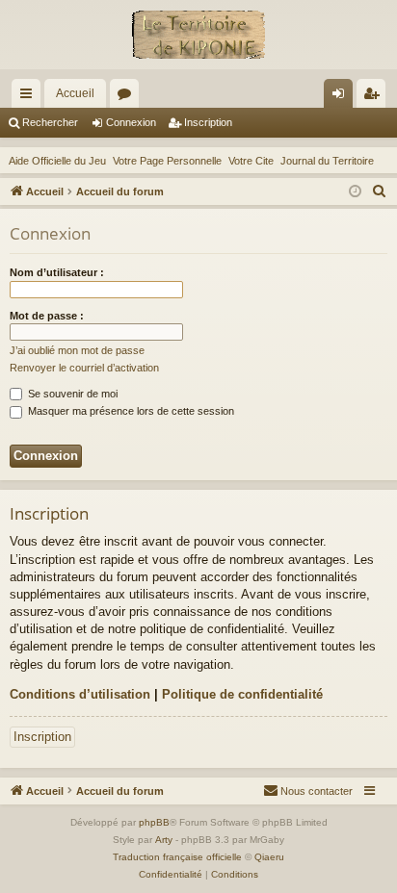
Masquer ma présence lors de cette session (129, 411)
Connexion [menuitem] (342, 97)
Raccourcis (29, 97)
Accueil (75, 93)
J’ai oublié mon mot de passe (77, 350)
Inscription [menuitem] (374, 97)
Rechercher (50, 122)
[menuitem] (379, 191)
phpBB (154, 822)
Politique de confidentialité (242, 694)
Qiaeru (269, 857)
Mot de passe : (47, 315)
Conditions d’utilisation (80, 694)
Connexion (131, 122)
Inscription (208, 122)
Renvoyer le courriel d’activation (84, 367)
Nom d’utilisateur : (57, 272)
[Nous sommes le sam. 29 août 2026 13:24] (355, 192)
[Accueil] (198, 34)
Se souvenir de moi (71, 393)
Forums (128, 97)
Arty (163, 839)
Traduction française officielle (177, 857)
